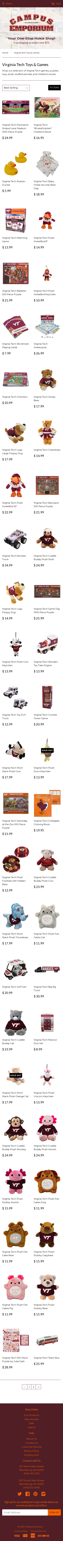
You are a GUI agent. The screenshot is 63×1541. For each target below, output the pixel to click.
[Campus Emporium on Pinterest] (35, 1494)
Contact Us (31, 1442)
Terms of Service (38, 1531)
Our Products (31, 1415)
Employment (31, 1455)
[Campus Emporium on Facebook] (27, 1494)
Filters (54, 87)
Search (31, 1427)
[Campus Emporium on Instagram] (43, 1494)
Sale (31, 1423)
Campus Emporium (34, 1526)
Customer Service (31, 1446)
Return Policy (31, 1451)
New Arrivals (31, 1419)
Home (5, 53)
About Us (31, 1438)
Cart (58, 3)
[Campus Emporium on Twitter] (19, 1494)
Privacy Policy (21, 1531)
